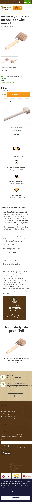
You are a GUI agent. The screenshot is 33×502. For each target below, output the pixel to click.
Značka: (17, 27)
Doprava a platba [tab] (20, 207)
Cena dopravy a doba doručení (13, 76)
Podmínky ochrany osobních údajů (13, 414)
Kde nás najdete (12, 396)
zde (2, 487)
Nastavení (15, 492)
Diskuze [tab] (10, 207)
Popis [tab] (4, 207)
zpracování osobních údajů (8, 447)
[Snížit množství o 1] (5, 95)
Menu (28, 2)
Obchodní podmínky (9, 411)
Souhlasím (16, 498)
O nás (4, 409)
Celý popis (4, 70)
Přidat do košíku (19, 94)
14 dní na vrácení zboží (10, 419)
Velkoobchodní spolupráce (15, 393)
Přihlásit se (6, 453)
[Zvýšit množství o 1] (5, 93)
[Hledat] (20, 2)
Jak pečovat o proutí (9, 416)
